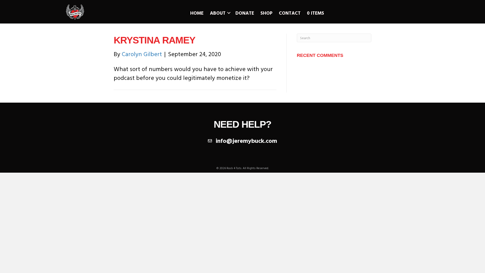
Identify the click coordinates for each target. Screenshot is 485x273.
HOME (197, 12)
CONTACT (290, 12)
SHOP (266, 12)
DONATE (244, 12)
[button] (229, 13)
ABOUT (218, 12)
